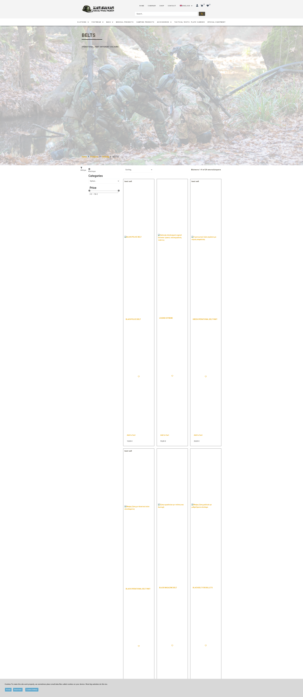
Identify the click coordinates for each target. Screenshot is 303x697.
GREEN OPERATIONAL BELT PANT (205, 319)
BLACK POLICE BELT (133, 319)
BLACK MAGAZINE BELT (168, 588)
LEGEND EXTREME (166, 318)
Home (84, 156)
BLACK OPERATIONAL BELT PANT (138, 589)
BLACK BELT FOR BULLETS (203, 588)
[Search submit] (202, 14)
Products (94, 156)
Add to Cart (131, 435)
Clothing (105, 156)
